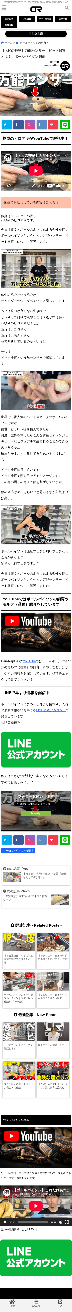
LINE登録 (27, 19)
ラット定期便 (45, 19)
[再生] (5, 1222)
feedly (37, 813)
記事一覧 (63, 19)
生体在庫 (9, 19)
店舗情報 (9, 25)
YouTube (29, 661)
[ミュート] (60, 1222)
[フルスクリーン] (67, 1222)
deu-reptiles (51, 65)
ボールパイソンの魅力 (18, 850)
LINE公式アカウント (51, 710)
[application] (36, 1205)
